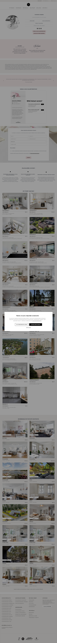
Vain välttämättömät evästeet (21, 324)
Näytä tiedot (28, 327)
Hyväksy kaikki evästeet (35, 324)
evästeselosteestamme (36, 320)
